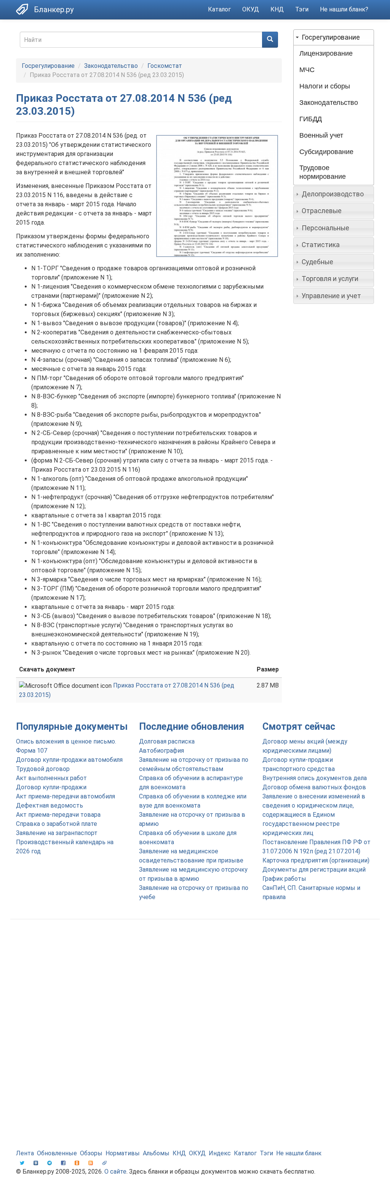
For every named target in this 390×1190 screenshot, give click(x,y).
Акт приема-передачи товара (58, 814)
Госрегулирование (48, 65)
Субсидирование (326, 152)
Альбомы (156, 1153)
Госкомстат (164, 65)
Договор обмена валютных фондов (314, 787)
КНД (277, 9)
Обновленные (57, 1153)
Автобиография (161, 750)
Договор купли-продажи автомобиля (69, 759)
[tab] (333, 37)
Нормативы (122, 1153)
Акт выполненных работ (51, 778)
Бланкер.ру (54, 9)
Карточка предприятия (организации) (315, 860)
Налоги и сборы (324, 86)
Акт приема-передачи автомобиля (65, 796)
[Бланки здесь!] (25, 9)
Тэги (301, 9)
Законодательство (111, 65)
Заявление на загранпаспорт (57, 833)
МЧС (307, 70)
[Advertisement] (195, 986)
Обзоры (91, 1153)
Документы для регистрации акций (314, 869)
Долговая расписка (167, 741)
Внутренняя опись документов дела (314, 778)
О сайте (115, 1171)
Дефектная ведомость (49, 805)
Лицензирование (326, 53)
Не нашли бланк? (344, 9)
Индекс (220, 1153)
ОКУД (250, 9)
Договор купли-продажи (51, 787)
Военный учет (321, 135)
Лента (25, 1153)
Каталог (219, 9)
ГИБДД (310, 119)
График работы (284, 878)
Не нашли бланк (298, 1153)
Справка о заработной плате (56, 823)
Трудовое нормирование (322, 172)
